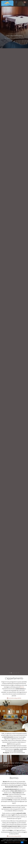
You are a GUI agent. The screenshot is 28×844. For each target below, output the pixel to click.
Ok (22, 842)
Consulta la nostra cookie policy (13, 842)
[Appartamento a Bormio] (7, 3)
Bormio (22, 687)
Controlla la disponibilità (14, 698)
